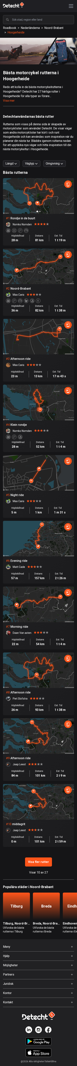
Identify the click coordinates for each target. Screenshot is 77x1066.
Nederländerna (30, 28)
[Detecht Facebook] (48, 1030)
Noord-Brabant (53, 28)
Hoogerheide (15, 32)
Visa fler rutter (38, 862)
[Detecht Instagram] (38, 1030)
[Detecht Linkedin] (28, 1030)
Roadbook (9, 28)
